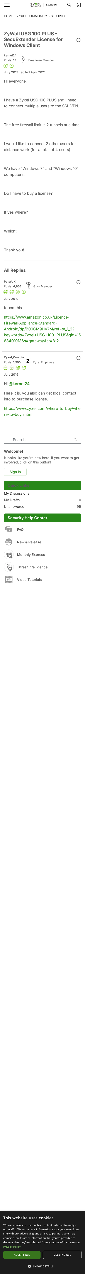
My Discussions (16, 493)
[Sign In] (79, 5)
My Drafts (42, 500)
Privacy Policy (11, 1247)
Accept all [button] (22, 1255)
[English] (42, 5)
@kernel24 (19, 383)
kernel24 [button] (10, 55)
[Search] (69, 5)
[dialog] (42, 1242)
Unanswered (42, 506)
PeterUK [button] (9, 281)
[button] (78, 40)
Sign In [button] (15, 472)
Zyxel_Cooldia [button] (14, 357)
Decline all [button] (62, 1255)
